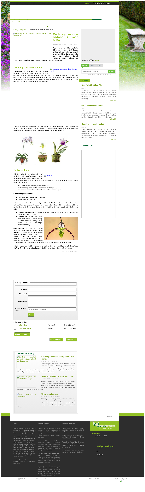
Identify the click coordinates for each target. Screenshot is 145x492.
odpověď (112, 100)
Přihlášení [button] (96, 3)
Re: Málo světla (25, 328)
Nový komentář (56, 339)
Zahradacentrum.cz (109, 448)
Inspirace (23, 30)
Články (47, 22)
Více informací (87, 145)
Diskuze (99, 65)
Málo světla (23, 325)
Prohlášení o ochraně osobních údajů (105, 479)
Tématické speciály (61, 22)
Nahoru (109, 417)
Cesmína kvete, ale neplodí (92, 124)
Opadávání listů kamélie (91, 85)
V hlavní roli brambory (50, 394)
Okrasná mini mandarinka (92, 106)
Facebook (97, 436)
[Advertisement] (84, 13)
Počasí (96, 22)
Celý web (84, 65)
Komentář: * (22, 301)
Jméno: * (23, 289)
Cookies (119, 479)
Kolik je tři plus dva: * (20, 309)
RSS (105, 436)
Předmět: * (23, 294)
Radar (97, 60)
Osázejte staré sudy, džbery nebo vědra (57, 376)
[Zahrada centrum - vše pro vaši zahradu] (20, 5)
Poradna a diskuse (33, 22)
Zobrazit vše (71, 339)
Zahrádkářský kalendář (81, 22)
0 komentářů (54, 361)
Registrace (106, 3)
